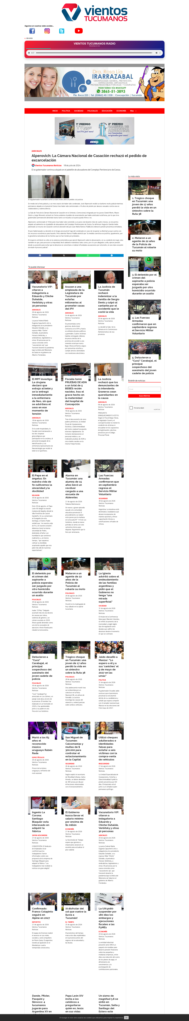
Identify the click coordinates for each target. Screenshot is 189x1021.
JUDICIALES (37, 150)
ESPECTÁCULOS (38, 757)
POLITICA (66, 111)
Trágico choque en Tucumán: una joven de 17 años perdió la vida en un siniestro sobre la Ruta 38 (75, 664)
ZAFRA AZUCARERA (39, 835)
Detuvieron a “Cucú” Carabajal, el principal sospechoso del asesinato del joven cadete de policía (42, 667)
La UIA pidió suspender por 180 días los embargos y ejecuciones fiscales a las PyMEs (107, 918)
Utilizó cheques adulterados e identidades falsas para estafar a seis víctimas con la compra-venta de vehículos (108, 748)
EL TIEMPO (69, 922)
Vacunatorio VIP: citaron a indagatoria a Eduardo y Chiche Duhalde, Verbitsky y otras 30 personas (42, 296)
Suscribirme (144, 396)
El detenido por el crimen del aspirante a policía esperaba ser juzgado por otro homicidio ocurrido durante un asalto (42, 584)
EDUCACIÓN (107, 111)
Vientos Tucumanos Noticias (48, 165)
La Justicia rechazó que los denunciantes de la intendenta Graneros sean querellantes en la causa (108, 388)
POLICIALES (93, 111)
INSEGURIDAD (104, 763)
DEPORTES (36, 922)
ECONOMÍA (121, 111)
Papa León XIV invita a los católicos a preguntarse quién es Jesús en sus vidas (74, 1003)
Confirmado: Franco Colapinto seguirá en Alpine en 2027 (42, 913)
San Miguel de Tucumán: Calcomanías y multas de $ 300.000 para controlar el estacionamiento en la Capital (75, 748)
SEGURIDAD (103, 498)
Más (132, 111)
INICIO (55, 111)
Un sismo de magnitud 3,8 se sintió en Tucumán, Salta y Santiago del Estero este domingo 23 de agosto (109, 1006)
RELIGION (35, 495)
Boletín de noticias (136, 380)
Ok (126, 1017)
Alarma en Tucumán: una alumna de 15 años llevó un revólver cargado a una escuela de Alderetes (74, 486)
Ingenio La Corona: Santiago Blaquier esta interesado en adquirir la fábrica (40, 822)
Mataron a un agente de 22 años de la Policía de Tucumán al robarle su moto (75, 581)
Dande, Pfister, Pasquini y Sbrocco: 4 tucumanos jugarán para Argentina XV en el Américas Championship (42, 1006)
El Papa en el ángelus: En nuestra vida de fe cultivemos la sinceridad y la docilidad (42, 483)
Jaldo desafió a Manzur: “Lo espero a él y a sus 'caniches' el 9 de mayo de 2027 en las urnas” (108, 666)
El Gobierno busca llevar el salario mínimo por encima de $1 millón (74, 818)
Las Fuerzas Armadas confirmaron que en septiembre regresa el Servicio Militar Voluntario (109, 485)
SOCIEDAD (78, 111)
